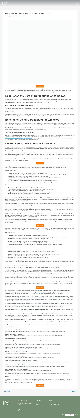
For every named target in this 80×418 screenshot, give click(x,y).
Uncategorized (9, 16)
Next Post (74, 328)
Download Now (40, 23)
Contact (37, 404)
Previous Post (6, 328)
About (37, 403)
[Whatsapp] (76, 414)
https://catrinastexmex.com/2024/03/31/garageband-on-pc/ (18, 75)
